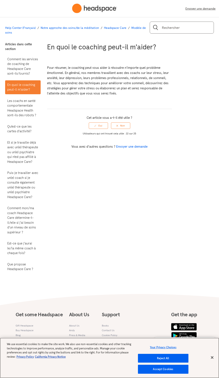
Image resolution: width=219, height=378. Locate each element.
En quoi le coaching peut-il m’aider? (21, 87)
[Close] (212, 357)
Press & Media (77, 335)
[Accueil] (94, 8)
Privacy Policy (25, 357)
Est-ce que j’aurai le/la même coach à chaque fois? (21, 248)
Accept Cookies (163, 369)
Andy (72, 330)
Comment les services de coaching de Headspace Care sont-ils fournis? (22, 66)
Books (105, 325)
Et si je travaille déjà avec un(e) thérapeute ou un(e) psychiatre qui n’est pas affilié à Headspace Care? (22, 152)
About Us (74, 325)
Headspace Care (115, 28)
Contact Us (108, 330)
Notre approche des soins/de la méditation (70, 28)
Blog (18, 335)
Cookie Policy (109, 335)
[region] (109, 358)
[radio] (98, 125)
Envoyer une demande (200, 8)
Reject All (163, 358)
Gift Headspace (24, 325)
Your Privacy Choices (163, 347)
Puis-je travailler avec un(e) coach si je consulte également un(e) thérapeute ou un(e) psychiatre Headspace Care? (22, 185)
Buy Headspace (25, 330)
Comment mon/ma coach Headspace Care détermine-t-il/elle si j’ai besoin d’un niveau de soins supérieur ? (21, 220)
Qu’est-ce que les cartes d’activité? (19, 128)
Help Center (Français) (20, 28)
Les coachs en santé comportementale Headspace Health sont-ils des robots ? (21, 108)
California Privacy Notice (50, 357)
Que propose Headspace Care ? (20, 266)
